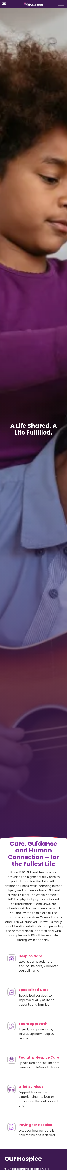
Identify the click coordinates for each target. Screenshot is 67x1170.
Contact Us (4, 4)
